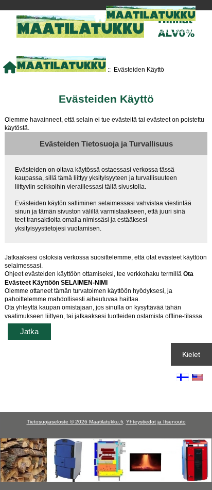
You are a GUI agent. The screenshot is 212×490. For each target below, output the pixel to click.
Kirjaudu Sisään (170, 29)
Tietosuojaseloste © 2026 (58, 421)
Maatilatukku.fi (106, 421)
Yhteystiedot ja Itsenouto (156, 421)
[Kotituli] (106, 479)
